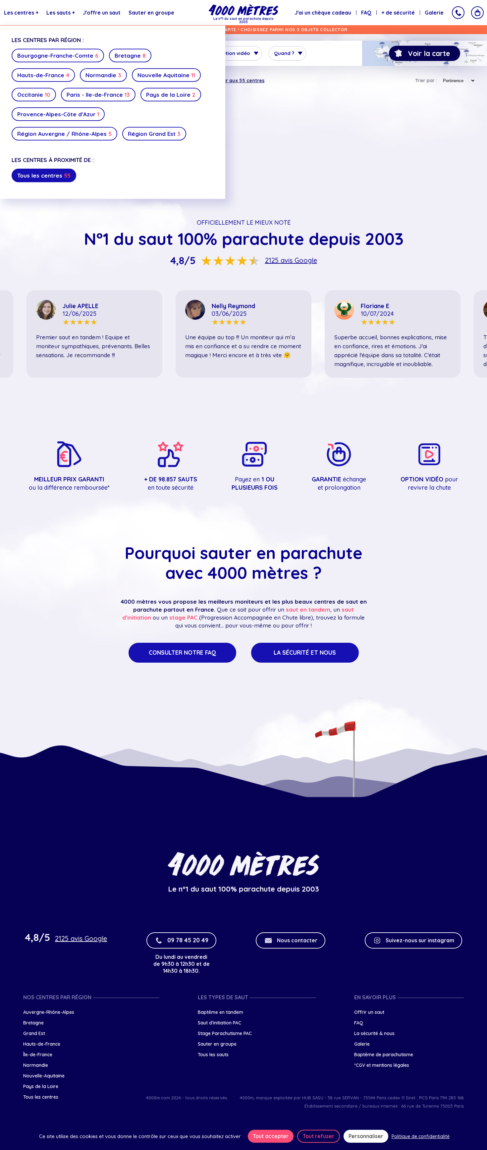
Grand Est (34, 1033)
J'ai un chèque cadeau (323, 12)
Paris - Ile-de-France (98, 94)
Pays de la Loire (170, 94)
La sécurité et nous (305, 652)
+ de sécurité (398, 12)
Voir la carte (429, 53)
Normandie (103, 75)
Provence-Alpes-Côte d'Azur (58, 114)
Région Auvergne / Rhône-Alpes (64, 133)
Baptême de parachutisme (383, 1055)
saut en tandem (308, 609)
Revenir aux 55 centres (237, 80)
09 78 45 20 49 (187, 940)
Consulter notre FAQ (182, 652)
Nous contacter (297, 940)
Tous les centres (44, 175)
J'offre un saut (102, 12)
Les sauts (60, 12)
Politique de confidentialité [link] (421, 1136)
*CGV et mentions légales (381, 1065)
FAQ (366, 12)
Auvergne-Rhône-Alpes (48, 1012)
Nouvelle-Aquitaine (44, 1076)
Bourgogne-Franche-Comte (57, 55)
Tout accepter (271, 1136)
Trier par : (426, 80)
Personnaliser (366, 1136)
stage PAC (183, 617)
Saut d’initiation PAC (219, 1023)
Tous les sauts (213, 1055)
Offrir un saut (369, 1012)
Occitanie (33, 94)
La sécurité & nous (374, 1033)
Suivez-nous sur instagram (420, 940)
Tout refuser (318, 1136)
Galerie (434, 12)
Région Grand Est (154, 133)
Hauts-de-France (43, 75)
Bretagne (130, 55)
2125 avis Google (291, 260)
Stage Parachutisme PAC (225, 1033)
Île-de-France (37, 1055)
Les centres (21, 12)
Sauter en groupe (151, 12)
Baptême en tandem (220, 1012)
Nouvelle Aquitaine (166, 75)
